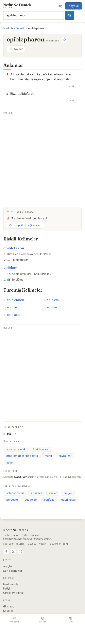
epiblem (10, 267)
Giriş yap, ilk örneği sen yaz (25, 225)
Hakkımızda (10, 584)
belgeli (67, 493)
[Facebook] (6, 552)
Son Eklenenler (12, 570)
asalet (53, 493)
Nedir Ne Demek (14, 28)
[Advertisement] (42, 157)
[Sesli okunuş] (64, 39)
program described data (22, 455)
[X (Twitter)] (13, 552)
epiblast (13, 307)
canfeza (49, 499)
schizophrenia (15, 493)
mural (48, 455)
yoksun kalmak (16, 449)
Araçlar (7, 566)
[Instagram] (20, 552)
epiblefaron (13, 248)
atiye (9, 462)
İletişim (7, 588)
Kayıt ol (73, 6)
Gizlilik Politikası (13, 592)
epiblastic (54, 307)
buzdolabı (31, 499)
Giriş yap (8, 606)
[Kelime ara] (69, 15)
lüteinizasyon (40, 449)
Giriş (59, 6)
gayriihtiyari (68, 499)
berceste (12, 499)
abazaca (36, 493)
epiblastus (14, 315)
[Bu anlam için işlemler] (79, 86)
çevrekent (65, 455)
